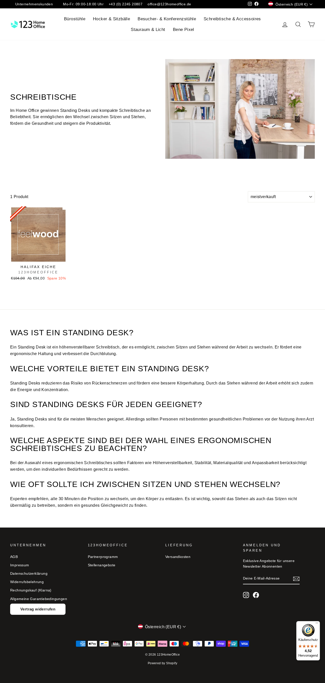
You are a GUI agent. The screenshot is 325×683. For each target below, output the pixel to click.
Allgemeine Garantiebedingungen (38, 599)
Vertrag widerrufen (37, 609)
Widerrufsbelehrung (27, 582)
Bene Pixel (183, 29)
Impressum (19, 565)
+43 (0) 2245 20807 (125, 4)
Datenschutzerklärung (28, 573)
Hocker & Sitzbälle (111, 18)
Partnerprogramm (103, 557)
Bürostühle (74, 18)
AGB (14, 557)
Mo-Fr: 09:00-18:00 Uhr (83, 4)
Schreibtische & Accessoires (232, 18)
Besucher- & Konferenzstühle (167, 18)
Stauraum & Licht (148, 29)
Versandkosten (177, 557)
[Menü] (317, 624)
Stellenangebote (102, 565)
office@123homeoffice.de (169, 4)
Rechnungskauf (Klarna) (31, 590)
